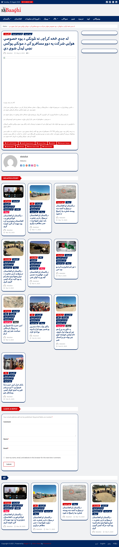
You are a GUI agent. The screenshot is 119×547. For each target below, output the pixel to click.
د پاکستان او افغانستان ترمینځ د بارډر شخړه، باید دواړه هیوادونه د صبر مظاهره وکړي (39, 219)
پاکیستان (6, 19)
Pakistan (21, 146)
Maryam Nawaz (65, 143)
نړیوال (46, 19)
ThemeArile (47, 544)
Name (6, 439)
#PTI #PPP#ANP (12, 143)
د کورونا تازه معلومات (32, 19)
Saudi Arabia (48, 146)
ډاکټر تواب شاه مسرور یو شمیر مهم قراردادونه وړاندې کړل (39, 329)
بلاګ (55, 19)
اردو (96, 544)
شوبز (73, 19)
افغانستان (18, 19)
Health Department (27, 143)
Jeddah (53, 143)
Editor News (36, 544)
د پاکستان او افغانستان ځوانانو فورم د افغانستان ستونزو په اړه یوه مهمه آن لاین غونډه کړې (13, 221)
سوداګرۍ (64, 19)
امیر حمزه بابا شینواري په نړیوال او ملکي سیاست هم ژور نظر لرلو (12, 329)
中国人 (115, 544)
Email (5, 448)
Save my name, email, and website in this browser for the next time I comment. (33, 458)
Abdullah (10, 53)
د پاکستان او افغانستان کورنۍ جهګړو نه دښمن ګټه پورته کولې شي (39, 275)
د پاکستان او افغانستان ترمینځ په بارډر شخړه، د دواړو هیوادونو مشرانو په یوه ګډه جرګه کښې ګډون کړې (13, 276)
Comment (7, 422)
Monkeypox (10, 146)
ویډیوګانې (96, 19)
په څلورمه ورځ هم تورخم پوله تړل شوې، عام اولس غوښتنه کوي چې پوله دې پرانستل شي (65, 334)
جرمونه (81, 19)
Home (5, 26)
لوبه (88, 19)
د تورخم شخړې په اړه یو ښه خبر (66, 268)
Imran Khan (42, 143)
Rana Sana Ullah (34, 146)
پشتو (109, 544)
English (102, 544)
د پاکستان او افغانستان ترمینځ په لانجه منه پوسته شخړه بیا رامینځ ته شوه (65, 209)
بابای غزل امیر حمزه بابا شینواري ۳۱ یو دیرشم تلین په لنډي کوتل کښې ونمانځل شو (13, 388)
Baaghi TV (27, 544)
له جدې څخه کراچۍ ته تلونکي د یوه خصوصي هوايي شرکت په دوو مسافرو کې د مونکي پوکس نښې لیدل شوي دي (42, 26)
